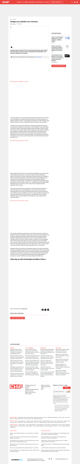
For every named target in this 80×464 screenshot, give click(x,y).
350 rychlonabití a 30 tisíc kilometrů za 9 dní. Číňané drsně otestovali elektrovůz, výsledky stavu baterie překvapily (57, 57)
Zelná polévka (20, 422)
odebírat (67, 387)
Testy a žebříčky (29, 347)
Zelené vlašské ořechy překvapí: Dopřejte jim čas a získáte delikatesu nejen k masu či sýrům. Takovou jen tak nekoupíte (55, 434)
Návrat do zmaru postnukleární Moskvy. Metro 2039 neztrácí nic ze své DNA (24, 447)
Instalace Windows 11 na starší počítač (43, 424)
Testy (22, 2)
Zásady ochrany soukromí (30, 392)
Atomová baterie (29, 425)
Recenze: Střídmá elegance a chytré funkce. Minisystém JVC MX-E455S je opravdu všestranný (32, 373)
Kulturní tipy (67, 417)
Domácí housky (50, 422)
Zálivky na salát (67, 421)
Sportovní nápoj (60, 421)
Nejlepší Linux (13, 427)
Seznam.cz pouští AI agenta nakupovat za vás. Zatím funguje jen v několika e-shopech (57, 39)
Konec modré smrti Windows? (64, 424)
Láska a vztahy (61, 417)
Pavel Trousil (13, 23)
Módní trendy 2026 (27, 418)
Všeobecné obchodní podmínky (31, 389)
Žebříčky (26, 2)
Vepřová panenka (21, 421)
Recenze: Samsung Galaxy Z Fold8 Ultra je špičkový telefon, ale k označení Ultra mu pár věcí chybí (32, 357)
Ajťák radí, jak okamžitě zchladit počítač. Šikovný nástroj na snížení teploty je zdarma (62, 351)
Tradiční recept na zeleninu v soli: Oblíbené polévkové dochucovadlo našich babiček (55, 445)
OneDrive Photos (55, 424)
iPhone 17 (55, 425)
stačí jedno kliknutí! (38, 56)
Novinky (19, 2)
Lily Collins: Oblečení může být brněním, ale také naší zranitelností (53, 447)
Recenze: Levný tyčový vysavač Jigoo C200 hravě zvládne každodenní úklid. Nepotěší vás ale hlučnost (56, 48)
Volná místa (27, 386)
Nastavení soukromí (29, 390)
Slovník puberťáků (29, 417)
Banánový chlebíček (46, 421)
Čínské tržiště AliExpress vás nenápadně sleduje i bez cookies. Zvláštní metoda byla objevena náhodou (24, 451)
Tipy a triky (46, 2)
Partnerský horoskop (38, 417)
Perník (35, 422)
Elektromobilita (39, 2)
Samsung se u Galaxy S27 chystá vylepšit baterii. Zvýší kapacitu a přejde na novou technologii (17, 375)
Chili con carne (53, 421)
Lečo (38, 422)
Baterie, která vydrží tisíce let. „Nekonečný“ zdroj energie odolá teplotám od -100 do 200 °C (17, 357)
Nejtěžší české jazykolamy (53, 417)
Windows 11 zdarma (14, 425)
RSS (42, 389)
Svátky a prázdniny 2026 (18, 418)
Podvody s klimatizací (66, 425)
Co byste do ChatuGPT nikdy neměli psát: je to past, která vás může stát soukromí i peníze (47, 357)
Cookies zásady (28, 393)
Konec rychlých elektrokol (30, 424)
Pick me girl (45, 417)
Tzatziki (25, 422)
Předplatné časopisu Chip (30, 385)
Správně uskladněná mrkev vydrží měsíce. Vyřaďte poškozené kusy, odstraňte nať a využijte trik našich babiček (53, 437)
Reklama (27, 388)
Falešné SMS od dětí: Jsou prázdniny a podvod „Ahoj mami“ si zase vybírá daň (47, 368)
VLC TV (59, 425)
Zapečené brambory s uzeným (60, 422)
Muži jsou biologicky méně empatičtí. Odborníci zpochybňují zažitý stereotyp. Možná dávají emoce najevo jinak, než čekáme (55, 451)
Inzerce (42, 388)
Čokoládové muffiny (38, 421)
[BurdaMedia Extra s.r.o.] (16, 386)
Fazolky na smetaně (29, 421)
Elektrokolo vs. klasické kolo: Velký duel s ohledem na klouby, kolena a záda (62, 356)
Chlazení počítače (21, 424)
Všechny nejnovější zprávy (17, 318)
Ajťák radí (11, 418)
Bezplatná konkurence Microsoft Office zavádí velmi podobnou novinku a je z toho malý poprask (24, 445)
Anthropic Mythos (22, 425)
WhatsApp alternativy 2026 (37, 418)
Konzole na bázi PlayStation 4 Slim (39, 425)
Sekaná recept (30, 422)
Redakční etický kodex (46, 386)
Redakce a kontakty (45, 385)
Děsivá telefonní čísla (21, 417)
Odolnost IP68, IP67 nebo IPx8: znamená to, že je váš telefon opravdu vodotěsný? (62, 361)
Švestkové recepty (43, 422)
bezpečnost (43, 347)
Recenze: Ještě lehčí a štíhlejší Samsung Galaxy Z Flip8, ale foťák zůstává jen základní (32, 368)
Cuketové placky (13, 422)
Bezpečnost (32, 2)
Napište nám (24, 308)
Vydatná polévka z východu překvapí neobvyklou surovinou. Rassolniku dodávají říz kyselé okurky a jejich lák (54, 441)
